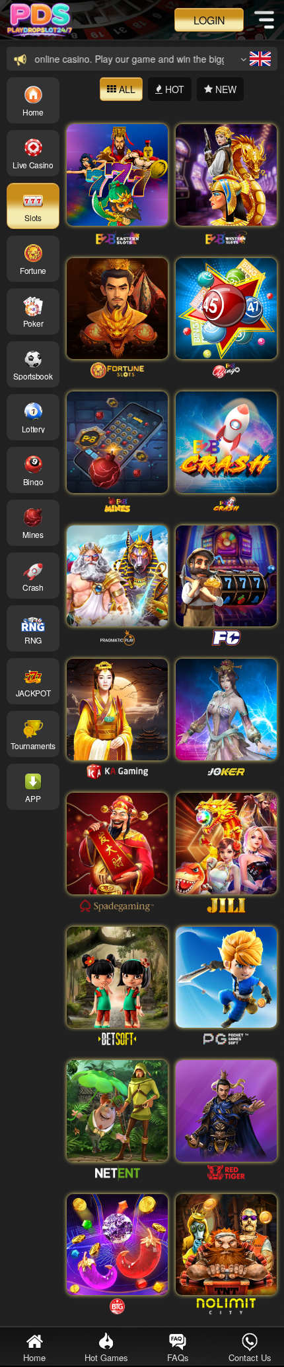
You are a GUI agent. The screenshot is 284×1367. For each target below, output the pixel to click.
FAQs (178, 1357)
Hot (173, 89)
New (224, 89)
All (125, 89)
